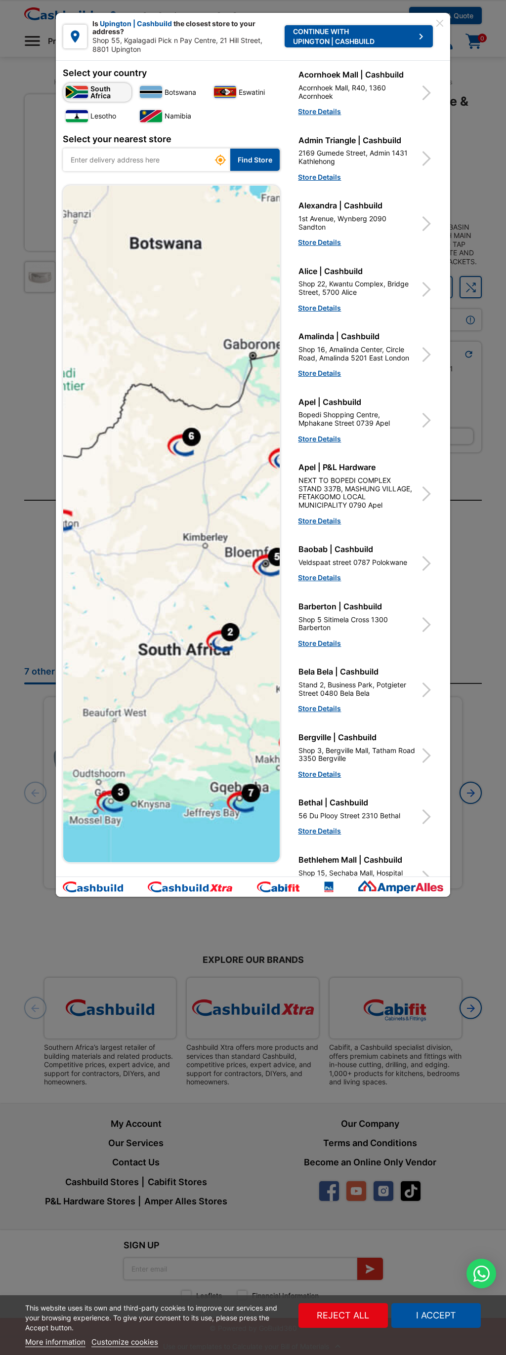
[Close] (440, 23)
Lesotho (103, 116)
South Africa (100, 92)
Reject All (343, 1315)
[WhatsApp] (481, 1273)
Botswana (180, 92)
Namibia (178, 116)
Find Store (255, 160)
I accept (436, 1315)
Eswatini (252, 92)
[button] (366, 92)
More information (55, 1342)
